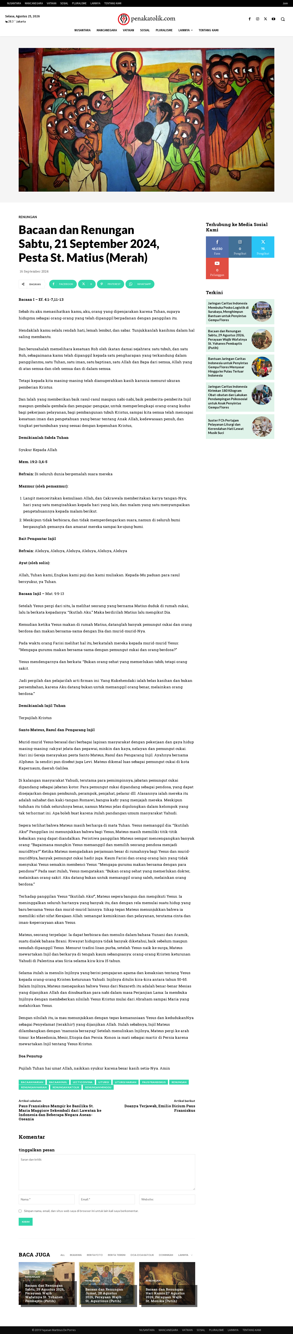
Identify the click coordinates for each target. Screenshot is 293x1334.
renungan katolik (66, 1087)
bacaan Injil (58, 1082)
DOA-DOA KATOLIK (142, 1255)
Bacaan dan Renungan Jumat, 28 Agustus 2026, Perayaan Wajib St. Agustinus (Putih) (104, 1295)
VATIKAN (187, 1330)
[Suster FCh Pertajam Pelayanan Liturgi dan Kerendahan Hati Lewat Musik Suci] (262, 426)
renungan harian (34, 1087)
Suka (217, 238)
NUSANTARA (147, 1330)
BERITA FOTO (95, 1255)
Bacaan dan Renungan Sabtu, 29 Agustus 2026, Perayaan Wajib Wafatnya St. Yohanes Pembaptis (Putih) (45, 1293)
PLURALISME (216, 1330)
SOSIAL (201, 1330)
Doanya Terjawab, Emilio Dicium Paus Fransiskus (159, 1108)
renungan (179, 1082)
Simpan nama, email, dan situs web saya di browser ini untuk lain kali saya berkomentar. (81, 1211)
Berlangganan (217, 259)
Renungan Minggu (98, 1087)
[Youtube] (273, 19)
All (62, 1255)
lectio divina (82, 1082)
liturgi (103, 1082)
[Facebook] (249, 19)
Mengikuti (240, 238)
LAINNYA (233, 1330)
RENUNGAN (28, 217)
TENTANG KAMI (252, 1330)
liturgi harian (125, 1082)
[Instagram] (257, 19)
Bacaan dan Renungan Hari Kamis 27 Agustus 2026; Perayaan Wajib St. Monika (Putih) (165, 1295)
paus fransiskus (154, 1082)
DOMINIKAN (166, 1255)
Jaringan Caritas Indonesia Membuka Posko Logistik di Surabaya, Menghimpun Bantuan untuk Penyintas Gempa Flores (228, 311)
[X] (266, 19)
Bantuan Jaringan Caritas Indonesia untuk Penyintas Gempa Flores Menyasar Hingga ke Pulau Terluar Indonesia (228, 367)
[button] (283, 19)
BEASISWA (76, 1255)
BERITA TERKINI (116, 1255)
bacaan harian (32, 1082)
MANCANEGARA (168, 1330)
